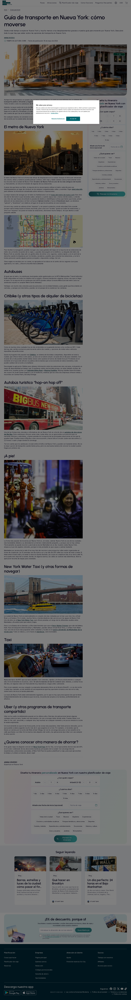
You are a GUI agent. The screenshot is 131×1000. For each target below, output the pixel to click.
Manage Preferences (58, 118)
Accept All (73, 118)
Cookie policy (54, 113)
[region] (66, 112)
